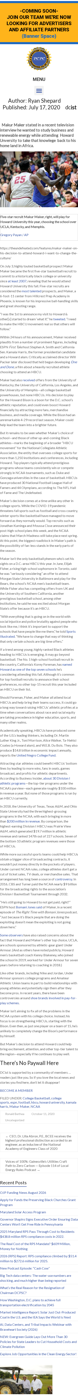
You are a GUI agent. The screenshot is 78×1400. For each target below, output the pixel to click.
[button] (39, 90)
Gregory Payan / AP (14, 235)
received (29, 380)
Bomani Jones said (29, 907)
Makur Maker (19, 1106)
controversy (63, 879)
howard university (52, 1102)
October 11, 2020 (42, 1114)
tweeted (59, 319)
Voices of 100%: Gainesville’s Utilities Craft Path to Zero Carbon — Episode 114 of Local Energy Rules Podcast (36, 1165)
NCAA (35, 1106)
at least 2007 (17, 281)
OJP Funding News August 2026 (23, 1192)
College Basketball (36, 1098)
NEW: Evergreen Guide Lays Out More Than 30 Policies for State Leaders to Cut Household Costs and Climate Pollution (38, 1342)
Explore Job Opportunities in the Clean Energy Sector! (38, 1354)
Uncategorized (14, 1120)
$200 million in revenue (23, 821)
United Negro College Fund (36, 755)
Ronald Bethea (14, 1114)
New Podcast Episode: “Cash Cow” (25, 1268)
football (24, 1102)
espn (13, 1102)
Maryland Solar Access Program (23, 1212)
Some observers (11, 935)
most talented (31, 291)
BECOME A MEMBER (16, 1090)
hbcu (34, 1102)
